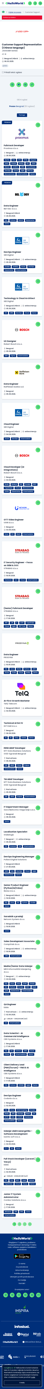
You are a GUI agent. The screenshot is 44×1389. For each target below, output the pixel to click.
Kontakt (22, 1283)
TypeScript (9, 488)
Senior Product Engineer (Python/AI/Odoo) (16, 886)
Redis (7, 1113)
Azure (23, 267)
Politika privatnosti (22, 1273)
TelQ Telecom (10, 703)
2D (6, 738)
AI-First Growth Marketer (17, 700)
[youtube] (18, 1295)
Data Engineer (11, 205)
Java (6, 163)
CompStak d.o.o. (12, 944)
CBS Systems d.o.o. (13, 1039)
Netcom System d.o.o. (14, 919)
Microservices (10, 174)
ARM (22, 167)
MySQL (7, 160)
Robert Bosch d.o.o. (13, 344)
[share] (32, 84)
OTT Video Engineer (14, 519)
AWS (34, 669)
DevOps (8, 170)
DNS (12, 1117)
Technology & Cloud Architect (19, 298)
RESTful (30, 170)
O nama (22, 1264)
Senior (32, 174)
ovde (33, 1377)
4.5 (3, 54)
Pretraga (22, 115)
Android (13, 846)
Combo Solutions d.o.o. (15, 1200)
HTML (25, 160)
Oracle (13, 163)
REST (34, 484)
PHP (6, 1180)
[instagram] (12, 1295)
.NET (6, 623)
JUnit (33, 163)
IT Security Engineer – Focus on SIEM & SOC (18, 564)
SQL (13, 160)
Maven (7, 167)
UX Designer (10, 341)
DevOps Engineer (12, 252)
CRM (6, 956)
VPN (13, 1113)
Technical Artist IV (13, 723)
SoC (16, 580)
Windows (8, 1212)
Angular (33, 160)
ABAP (12, 765)
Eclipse (26, 765)
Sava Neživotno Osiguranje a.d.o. (19, 809)
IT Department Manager (16, 806)
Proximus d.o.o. (11, 148)
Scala (14, 672)
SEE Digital (8, 255)
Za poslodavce (22, 1267)
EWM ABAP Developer (14, 748)
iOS (6, 846)
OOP (21, 623)
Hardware (8, 580)
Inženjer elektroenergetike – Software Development (18, 1132)
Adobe (23, 738)
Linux (6, 534)
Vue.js (25, 1184)
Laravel (31, 1180)
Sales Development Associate (19, 941)
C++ (6, 1148)
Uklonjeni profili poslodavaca (22, 1277)
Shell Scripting (22, 1110)
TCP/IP (19, 1117)
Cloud (16, 170)
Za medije (22, 1280)
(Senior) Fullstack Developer (18, 608)
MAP (6, 356)
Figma (13, 356)
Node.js (14, 484)
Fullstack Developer (14, 145)
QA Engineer (10, 1004)
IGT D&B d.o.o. (10, 726)
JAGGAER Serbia (9, 50)
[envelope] (38, 1295)
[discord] (32, 1295)
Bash (18, 534)
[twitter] (18, 84)
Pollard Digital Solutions (15, 859)
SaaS (24, 1180)
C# (12, 623)
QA (20, 846)
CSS (19, 160)
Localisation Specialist (15, 831)
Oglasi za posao (14, 12)
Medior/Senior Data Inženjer (18, 966)
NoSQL (21, 163)
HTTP (6, 1117)
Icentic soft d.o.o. (12, 1136)
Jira (12, 871)
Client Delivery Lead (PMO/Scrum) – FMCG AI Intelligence (16, 1067)
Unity (16, 738)
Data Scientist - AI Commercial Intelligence (16, 1035)
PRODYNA (8, 657)
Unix (18, 983)
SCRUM (21, 1085)
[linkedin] (25, 84)
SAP (6, 765)
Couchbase (31, 167)
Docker (7, 267)
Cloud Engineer (11, 424)
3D (11, 738)
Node (7, 484)
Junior (7, 931)
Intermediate (22, 174)
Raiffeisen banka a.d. (14, 386)
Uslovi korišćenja (22, 1270)
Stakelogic (9, 834)
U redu (22, 1383)
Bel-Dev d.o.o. (10, 208)
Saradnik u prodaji (13, 916)
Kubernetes (30, 220)
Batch (21, 220)
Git (28, 163)
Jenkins (15, 167)
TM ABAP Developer (14, 779)
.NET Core (22, 626)
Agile (22, 170)
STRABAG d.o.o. (11, 568)
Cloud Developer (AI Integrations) (14, 468)
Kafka (7, 491)
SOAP (25, 983)
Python (13, 220)
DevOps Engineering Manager (19, 856)
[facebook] (12, 84)
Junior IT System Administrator (12, 1195)
